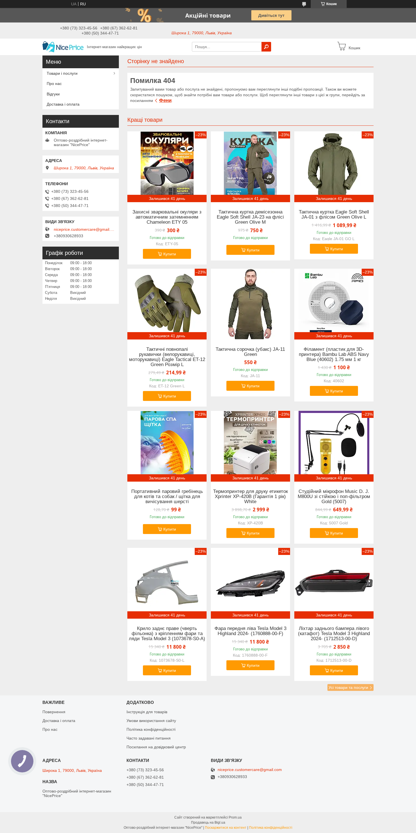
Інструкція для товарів (146, 712)
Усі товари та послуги (348, 687)
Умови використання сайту (151, 720)
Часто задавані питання (148, 738)
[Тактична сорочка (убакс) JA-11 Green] (250, 304)
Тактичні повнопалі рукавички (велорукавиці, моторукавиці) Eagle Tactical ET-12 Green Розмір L (167, 357)
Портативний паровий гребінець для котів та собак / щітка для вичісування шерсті (167, 496)
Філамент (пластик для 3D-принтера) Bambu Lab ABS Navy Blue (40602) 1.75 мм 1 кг (334, 354)
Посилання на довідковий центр (156, 747)
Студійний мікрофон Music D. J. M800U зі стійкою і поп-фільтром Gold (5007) (334, 496)
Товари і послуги (62, 73)
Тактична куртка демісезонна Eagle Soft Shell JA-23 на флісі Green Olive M (250, 217)
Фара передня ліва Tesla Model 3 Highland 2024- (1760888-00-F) (250, 631)
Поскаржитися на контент (225, 828)
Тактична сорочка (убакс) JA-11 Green (250, 352)
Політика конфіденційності (150, 729)
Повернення (53, 712)
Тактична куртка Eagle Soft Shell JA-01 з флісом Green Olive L (334, 215)
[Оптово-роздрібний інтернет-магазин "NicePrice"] (62, 46)
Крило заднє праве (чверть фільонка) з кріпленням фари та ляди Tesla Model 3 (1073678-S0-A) (167, 633)
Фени (165, 100)
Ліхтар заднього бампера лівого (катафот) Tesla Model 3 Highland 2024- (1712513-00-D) (334, 633)
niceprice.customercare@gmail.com (85, 229)
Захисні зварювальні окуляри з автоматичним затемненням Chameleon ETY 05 (166, 217)
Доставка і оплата (63, 104)
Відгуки (53, 94)
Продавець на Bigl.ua (208, 823)
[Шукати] (266, 47)
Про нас (54, 83)
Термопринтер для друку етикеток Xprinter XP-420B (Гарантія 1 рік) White (250, 496)
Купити (169, 254)
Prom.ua (235, 817)
